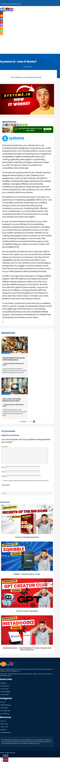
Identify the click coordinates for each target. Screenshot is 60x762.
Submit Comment (5, 485)
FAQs (7, 50)
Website (3, 476)
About (5, 19)
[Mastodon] (18, 125)
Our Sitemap (9, 38)
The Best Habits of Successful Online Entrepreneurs (14, 359)
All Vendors (9, 27)
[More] (26, 125)
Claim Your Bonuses (12, 43)
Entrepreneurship (9, 363)
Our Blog (8, 48)
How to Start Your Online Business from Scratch (12, 400)
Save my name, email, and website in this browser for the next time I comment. (26, 480)
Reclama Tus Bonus (11, 45)
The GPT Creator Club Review (27, 611)
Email (3, 472)
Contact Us (9, 40)
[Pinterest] (15, 125)
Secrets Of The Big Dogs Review (27, 537)
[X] (6, 125)
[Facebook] (3, 125)
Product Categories (12, 30)
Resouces (6, 34)
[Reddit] (9, 125)
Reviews (5, 21)
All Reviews (9, 25)
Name (3, 467)
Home (4, 16)
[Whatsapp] (23, 125)
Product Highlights (11, 32)
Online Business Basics (23, 77)
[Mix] (20, 125)
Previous (23, 421)
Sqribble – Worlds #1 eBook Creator (27, 574)
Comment (4, 446)
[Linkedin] (12, 125)
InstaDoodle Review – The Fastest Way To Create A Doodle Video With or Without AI (27, 649)
